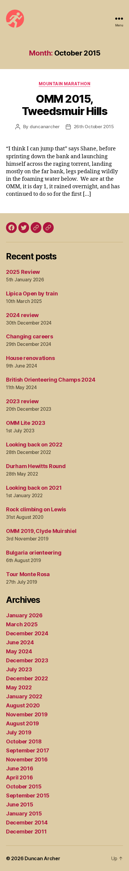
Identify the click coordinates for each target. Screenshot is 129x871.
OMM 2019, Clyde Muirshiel (41, 531)
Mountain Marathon (65, 83)
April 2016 (19, 777)
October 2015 (24, 786)
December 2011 (26, 831)
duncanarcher (45, 126)
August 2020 (23, 705)
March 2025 (22, 624)
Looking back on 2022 (34, 444)
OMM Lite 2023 (25, 423)
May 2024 (19, 651)
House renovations (30, 358)
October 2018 (24, 741)
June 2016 (19, 768)
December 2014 (27, 822)
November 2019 (27, 714)
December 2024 (27, 633)
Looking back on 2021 (34, 488)
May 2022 (19, 687)
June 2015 (19, 804)
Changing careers (29, 336)
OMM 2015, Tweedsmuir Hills (64, 105)
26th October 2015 (94, 126)
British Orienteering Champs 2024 (50, 380)
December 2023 (27, 660)
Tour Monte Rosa (28, 574)
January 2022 (24, 696)
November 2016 (27, 759)
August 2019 (22, 723)
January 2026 (24, 615)
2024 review (22, 315)
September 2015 (28, 795)
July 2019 (19, 732)
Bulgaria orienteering (33, 552)
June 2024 (20, 642)
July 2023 (19, 669)
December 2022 (27, 678)
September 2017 (27, 750)
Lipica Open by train (32, 293)
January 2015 (24, 813)
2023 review (22, 401)
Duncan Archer (42, 858)
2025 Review (23, 272)
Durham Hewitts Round (36, 466)
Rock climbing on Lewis (36, 509)
